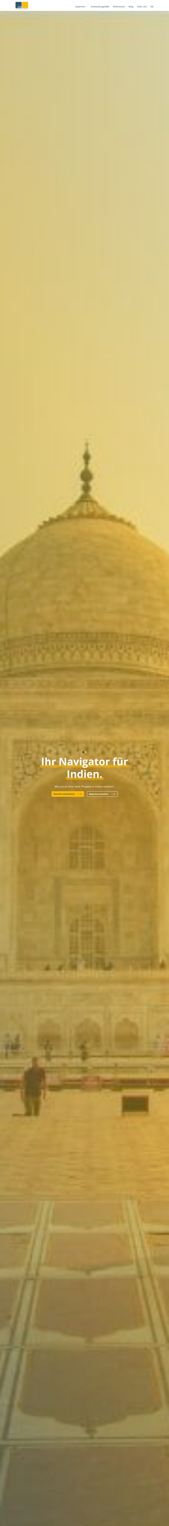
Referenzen (119, 6)
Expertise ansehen (98, 794)
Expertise (80, 6)
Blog (131, 6)
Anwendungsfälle (100, 6)
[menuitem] (151, 6)
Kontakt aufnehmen (64, 794)
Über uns (142, 6)
